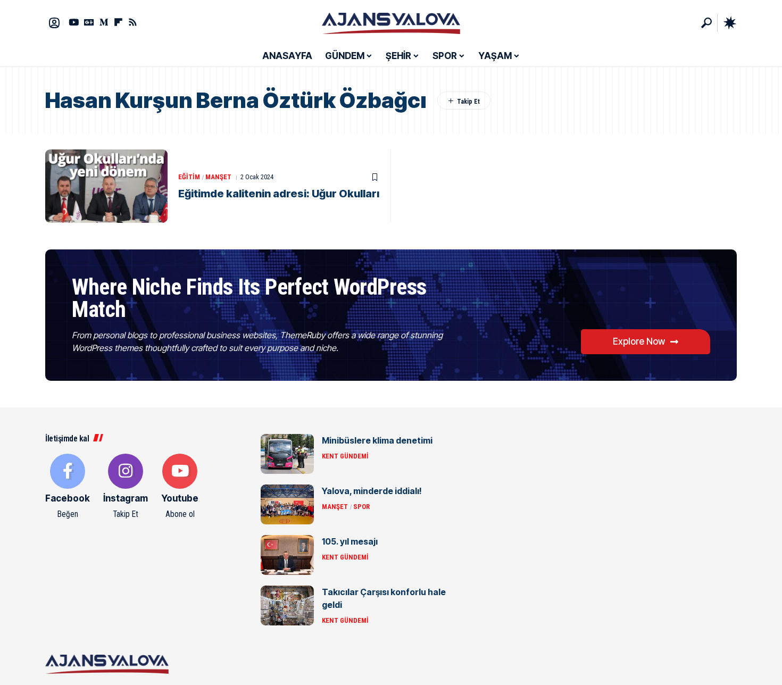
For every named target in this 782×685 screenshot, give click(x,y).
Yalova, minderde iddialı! (372, 491)
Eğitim (189, 177)
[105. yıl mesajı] (287, 555)
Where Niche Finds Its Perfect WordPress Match (249, 298)
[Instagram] (125, 487)
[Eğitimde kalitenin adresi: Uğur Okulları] (106, 186)
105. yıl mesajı (350, 541)
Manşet (218, 177)
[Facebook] (67, 487)
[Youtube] (179, 487)
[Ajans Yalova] (391, 23)
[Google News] (89, 22)
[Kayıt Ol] (54, 22)
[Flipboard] (118, 22)
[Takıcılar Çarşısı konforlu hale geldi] (287, 605)
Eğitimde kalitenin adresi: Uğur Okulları (278, 193)
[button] (706, 23)
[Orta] (104, 22)
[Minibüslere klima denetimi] (287, 454)
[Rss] (133, 22)
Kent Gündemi (345, 456)
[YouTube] (73, 22)
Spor (361, 507)
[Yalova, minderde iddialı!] (287, 504)
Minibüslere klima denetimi (377, 440)
